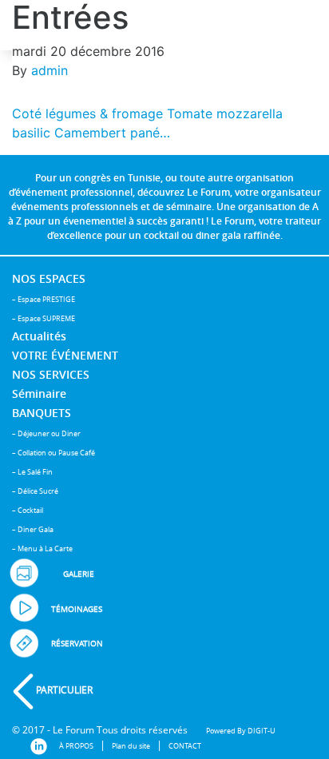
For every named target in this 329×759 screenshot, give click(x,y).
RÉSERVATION (77, 643)
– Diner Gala (33, 529)
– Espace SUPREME (43, 318)
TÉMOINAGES (76, 609)
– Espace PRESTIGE (43, 299)
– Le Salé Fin (32, 472)
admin (49, 70)
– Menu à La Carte (42, 548)
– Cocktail (27, 510)
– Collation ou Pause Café (53, 452)
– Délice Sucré (35, 491)
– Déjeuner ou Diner (46, 433)
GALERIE (78, 574)
